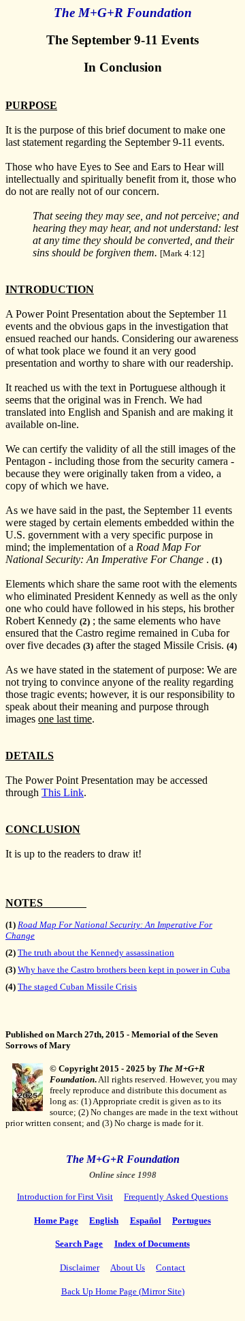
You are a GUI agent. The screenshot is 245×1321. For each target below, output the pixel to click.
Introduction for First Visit (65, 1196)
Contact (170, 1267)
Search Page (79, 1244)
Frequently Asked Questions (176, 1196)
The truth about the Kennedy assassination (96, 952)
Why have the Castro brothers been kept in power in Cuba (124, 970)
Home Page (56, 1220)
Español (145, 1220)
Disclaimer (79, 1267)
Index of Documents (152, 1244)
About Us (127, 1267)
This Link (63, 792)
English (103, 1220)
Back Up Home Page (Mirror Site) (122, 1291)
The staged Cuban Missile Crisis (77, 987)
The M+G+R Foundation (123, 12)
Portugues (191, 1220)
